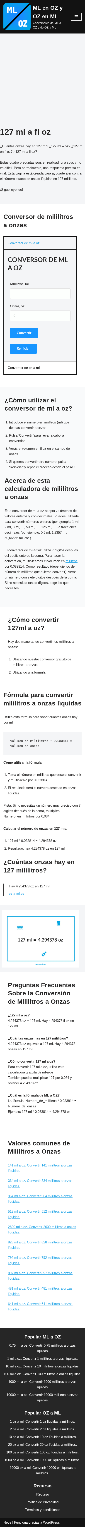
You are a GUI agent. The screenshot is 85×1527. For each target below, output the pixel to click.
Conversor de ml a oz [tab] (24, 243)
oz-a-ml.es (16, 893)
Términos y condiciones (42, 1510)
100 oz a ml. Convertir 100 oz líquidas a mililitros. (42, 1452)
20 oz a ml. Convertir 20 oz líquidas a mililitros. (42, 1444)
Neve (7, 1522)
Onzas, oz (17, 306)
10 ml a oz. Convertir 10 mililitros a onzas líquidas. (42, 1366)
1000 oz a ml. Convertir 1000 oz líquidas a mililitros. (42, 1460)
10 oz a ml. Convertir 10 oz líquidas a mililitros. (42, 1437)
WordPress (51, 1522)
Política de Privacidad (42, 1502)
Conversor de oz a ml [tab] (24, 368)
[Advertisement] (42, 85)
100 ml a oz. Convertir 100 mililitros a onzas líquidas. (42, 1374)
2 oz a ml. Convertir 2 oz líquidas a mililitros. (42, 1429)
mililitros (72, 561)
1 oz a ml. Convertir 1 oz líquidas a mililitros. (42, 1421)
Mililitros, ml (19, 284)
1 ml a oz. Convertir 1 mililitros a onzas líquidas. (42, 1358)
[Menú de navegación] (76, 17)
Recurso (42, 1494)
